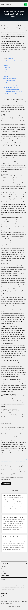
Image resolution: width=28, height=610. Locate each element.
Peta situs (3, 573)
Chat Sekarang (6, 483)
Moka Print (17, 606)
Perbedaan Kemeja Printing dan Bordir (11, 495)
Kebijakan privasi (5, 575)
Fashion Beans (20, 49)
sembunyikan (10, 58)
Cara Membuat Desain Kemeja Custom (12, 536)
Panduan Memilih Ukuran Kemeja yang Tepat (13, 517)
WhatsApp (25, 4)
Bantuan (3, 579)
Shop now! (3, 566)
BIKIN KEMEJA (7, 4)
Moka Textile (11, 606)
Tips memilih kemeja (6, 427)
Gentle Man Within (5, 51)
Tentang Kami (4, 563)
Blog (2, 571)
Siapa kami (3, 568)
